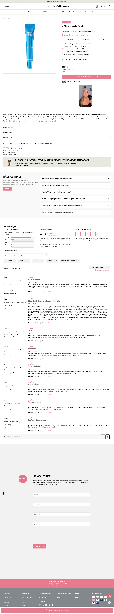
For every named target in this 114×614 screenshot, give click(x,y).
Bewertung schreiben (83, 35)
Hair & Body (42, 11)
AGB (23, 605)
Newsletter (7, 597)
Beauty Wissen (74, 11)
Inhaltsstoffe (7, 137)
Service (63, 11)
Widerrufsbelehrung (27, 600)
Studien (54, 143)
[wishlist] (105, 6)
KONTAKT (7, 189)
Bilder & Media (79, 597)
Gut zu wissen (8, 127)
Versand (72, 69)
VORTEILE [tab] (70, 39)
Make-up (31, 11)
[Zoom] (29, 47)
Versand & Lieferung (28, 597)
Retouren (7, 600)
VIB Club (53, 11)
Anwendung (7, 132)
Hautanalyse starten (22, 165)
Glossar (6, 602)
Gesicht (22, 11)
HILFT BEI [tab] (86, 39)
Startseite (6, 18)
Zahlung (24, 602)
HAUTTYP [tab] (102, 39)
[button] (109, 602)
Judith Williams (89, 11)
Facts (58, 600)
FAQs (6, 605)
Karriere (59, 597)
